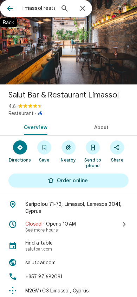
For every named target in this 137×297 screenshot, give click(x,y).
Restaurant (21, 113)
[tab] (34, 126)
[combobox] (38, 8)
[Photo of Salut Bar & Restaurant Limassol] (68, 42)
